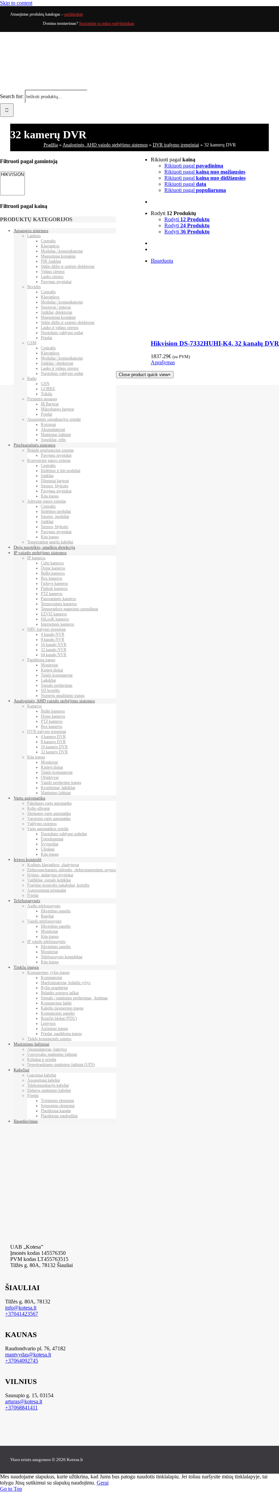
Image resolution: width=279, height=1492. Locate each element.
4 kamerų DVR (53, 736)
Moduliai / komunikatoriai (62, 251)
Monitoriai (49, 665)
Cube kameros (52, 563)
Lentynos (48, 1023)
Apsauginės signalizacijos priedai (54, 419)
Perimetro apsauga (42, 399)
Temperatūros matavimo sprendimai (69, 609)
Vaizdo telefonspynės (44, 921)
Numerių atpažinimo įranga (62, 695)
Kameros (34, 706)
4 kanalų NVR (52, 634)
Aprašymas (163, 362)
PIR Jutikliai (51, 261)
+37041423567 (21, 1314)
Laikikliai (48, 680)
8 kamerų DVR (53, 741)
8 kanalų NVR (52, 639)
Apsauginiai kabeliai (43, 1080)
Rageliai (47, 916)
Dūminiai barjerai (55, 480)
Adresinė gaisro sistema (46, 501)
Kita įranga (50, 496)
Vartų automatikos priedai (47, 828)
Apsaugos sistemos (31, 230)
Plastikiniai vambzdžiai (59, 1115)
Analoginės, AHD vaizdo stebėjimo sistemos (105, 144)
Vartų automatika (29, 798)
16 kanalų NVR (53, 644)
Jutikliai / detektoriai (57, 363)
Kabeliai (21, 1069)
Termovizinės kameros (59, 603)
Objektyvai (50, 777)
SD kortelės (50, 690)
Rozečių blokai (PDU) (59, 1018)
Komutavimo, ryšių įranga (48, 972)
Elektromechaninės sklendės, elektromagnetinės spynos (71, 869)
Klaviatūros (50, 246)
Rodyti (187, 219)
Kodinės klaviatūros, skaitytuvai (53, 864)
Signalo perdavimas (56, 685)
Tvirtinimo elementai (57, 1100)
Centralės (48, 241)
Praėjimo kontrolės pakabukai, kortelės (58, 885)
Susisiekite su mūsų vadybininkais (106, 23)
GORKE (48, 388)
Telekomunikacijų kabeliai (48, 1085)
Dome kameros (53, 568)
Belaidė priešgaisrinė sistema (50, 450)
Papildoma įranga (41, 659)
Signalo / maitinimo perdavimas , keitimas (74, 998)
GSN (45, 383)
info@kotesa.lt (20, 1308)
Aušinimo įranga (54, 1028)
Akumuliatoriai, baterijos (47, 1049)
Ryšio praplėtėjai (54, 987)
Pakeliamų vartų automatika (49, 803)
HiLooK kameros (55, 619)
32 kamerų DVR (54, 752)
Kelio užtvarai (38, 808)
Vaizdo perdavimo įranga (61, 782)
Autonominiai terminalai (46, 890)
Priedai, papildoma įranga (61, 1033)
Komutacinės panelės (58, 1013)
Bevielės (34, 286)
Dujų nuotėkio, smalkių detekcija (44, 547)
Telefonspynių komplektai (61, 956)
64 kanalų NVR (53, 654)
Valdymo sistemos (42, 823)
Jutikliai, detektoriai (56, 312)
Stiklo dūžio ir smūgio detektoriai (67, 266)
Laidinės (34, 235)
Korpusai (48, 424)
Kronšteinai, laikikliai (58, 787)
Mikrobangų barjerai (57, 409)
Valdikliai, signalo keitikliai (49, 880)
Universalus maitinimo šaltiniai (52, 1054)
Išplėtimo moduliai (56, 511)
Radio (32, 378)
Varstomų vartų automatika (48, 818)
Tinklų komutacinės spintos (49, 1038)
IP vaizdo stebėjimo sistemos (40, 552)
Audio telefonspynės (44, 905)
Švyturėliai (49, 844)
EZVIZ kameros (54, 614)
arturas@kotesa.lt (23, 1401)
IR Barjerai (50, 404)
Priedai (46, 337)
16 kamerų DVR (54, 746)
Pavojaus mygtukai (56, 281)
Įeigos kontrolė (28, 859)
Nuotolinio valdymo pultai (62, 332)
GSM (31, 342)
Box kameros (51, 578)
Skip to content (16, 3)
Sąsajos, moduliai (55, 516)
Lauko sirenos (52, 276)
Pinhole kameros (54, 588)
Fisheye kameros (54, 583)
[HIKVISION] (12, 175)
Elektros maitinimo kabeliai (49, 1090)
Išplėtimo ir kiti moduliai (60, 470)
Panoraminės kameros (58, 598)
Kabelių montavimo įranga (62, 1008)
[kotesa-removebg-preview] (144, 1235)
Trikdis (46, 393)
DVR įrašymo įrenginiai (176, 144)
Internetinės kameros (57, 624)
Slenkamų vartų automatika (49, 813)
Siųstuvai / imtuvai (56, 307)
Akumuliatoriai (53, 429)
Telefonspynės (27, 900)
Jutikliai (47, 475)
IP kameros (36, 558)
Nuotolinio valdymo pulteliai (64, 833)
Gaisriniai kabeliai (41, 1075)
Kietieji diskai (52, 670)
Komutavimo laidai (56, 1003)
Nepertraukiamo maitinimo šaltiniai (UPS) (61, 1064)
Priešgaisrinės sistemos (34, 444)
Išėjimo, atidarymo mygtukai (50, 875)
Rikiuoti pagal (193, 166)
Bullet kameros (53, 573)
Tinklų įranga (26, 967)
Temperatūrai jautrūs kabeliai (50, 542)
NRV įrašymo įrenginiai (46, 629)
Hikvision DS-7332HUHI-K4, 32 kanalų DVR (215, 343)
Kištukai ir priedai (41, 1059)
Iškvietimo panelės (56, 911)
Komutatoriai (51, 977)
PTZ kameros (52, 593)
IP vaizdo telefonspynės (46, 941)
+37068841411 (21, 1407)
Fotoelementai (52, 839)
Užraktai (47, 849)
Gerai (103, 1483)
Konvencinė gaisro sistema (48, 460)
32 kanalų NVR (53, 649)
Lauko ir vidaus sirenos (60, 327)
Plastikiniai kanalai (56, 1110)
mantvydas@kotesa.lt (28, 1354)
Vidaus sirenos (53, 271)
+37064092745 (21, 1361)
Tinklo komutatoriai (56, 675)
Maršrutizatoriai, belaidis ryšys (66, 982)
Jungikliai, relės (53, 439)
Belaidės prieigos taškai (60, 992)
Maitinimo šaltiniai (56, 434)
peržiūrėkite (73, 14)
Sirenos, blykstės (54, 486)
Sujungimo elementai (58, 1105)
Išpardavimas (26, 1121)
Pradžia (51, 144)
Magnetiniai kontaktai (58, 256)
